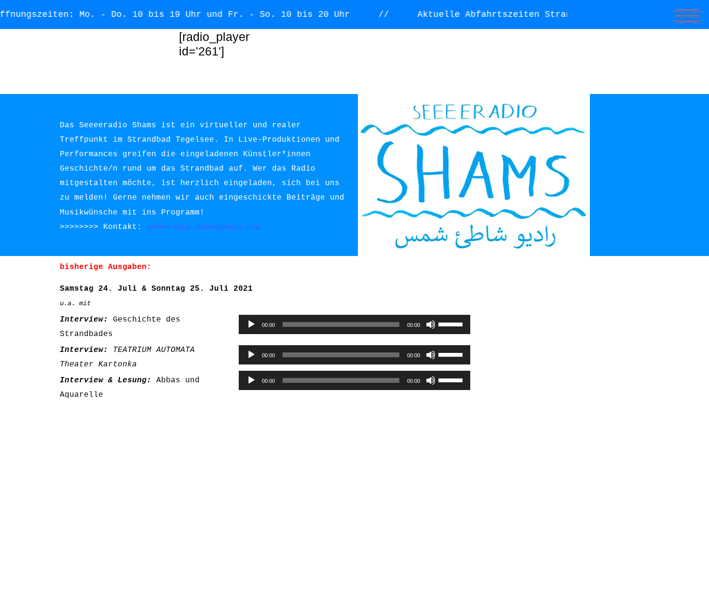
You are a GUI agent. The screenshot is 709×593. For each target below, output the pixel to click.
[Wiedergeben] (251, 324)
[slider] (451, 323)
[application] (354, 324)
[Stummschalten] (431, 324)
